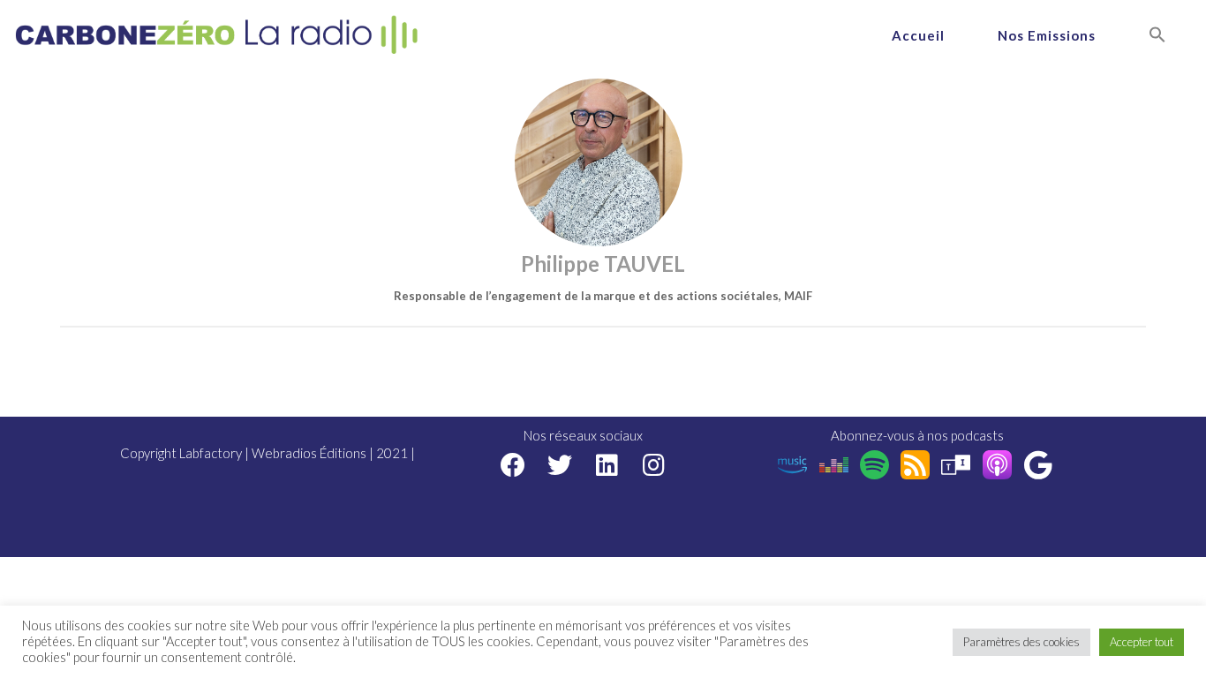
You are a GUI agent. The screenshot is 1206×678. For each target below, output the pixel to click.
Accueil (918, 35)
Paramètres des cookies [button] (1021, 642)
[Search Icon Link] (1157, 35)
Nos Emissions (1047, 35)
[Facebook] (513, 465)
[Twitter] (560, 465)
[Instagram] (654, 465)
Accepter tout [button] (1141, 642)
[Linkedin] (607, 465)
